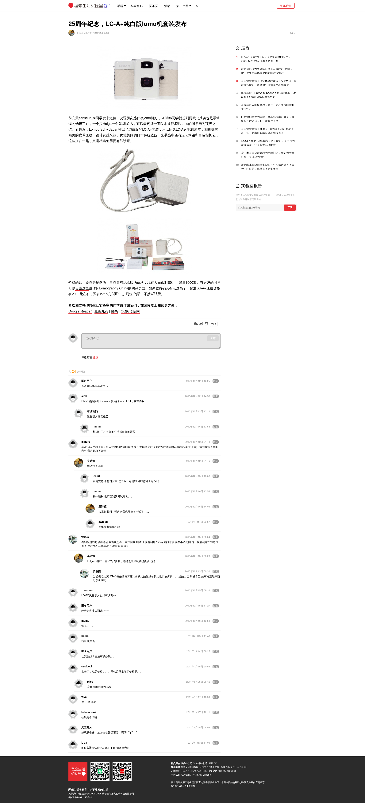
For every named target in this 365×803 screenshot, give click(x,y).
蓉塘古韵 (92, 411)
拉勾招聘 (196, 774)
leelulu (85, 441)
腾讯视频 (214, 767)
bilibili (244, 767)
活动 (167, 6)
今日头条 (191, 770)
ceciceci (86, 666)
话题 (120, 6)
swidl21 (103, 521)
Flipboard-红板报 (216, 770)
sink (84, 396)
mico (90, 681)
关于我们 (73, 793)
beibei (85, 636)
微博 (204, 763)
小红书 (197, 763)
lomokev (105, 401)
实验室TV (137, 6)
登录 (95, 357)
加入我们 (185, 774)
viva (84, 697)
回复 (215, 381)
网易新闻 (231, 770)
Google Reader (80, 310)
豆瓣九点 (101, 310)
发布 (213, 338)
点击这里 (82, 287)
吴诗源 (80, 32)
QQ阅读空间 (130, 310)
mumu (97, 426)
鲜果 (114, 310)
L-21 (84, 742)
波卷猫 (85, 537)
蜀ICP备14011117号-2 (80, 797)
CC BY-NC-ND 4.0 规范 (183, 786)
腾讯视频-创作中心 (198, 767)
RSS (183, 770)
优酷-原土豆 (233, 767)
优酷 (223, 767)
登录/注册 (285, 6)
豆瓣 (211, 763)
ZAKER (202, 770)
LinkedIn (206, 774)
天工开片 (86, 727)
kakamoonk (88, 712)
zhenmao (87, 590)
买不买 (153, 6)
